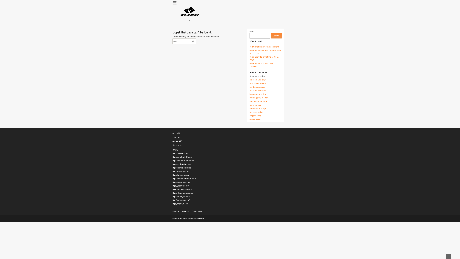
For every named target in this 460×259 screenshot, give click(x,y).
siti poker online (255, 115)
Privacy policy (197, 211)
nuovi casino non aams (258, 83)
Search (252, 31)
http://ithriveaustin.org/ (180, 153)
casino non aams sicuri (258, 79)
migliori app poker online (258, 101)
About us (175, 211)
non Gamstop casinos (257, 87)
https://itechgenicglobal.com (182, 189)
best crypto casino (256, 112)
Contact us (185, 211)
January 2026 (177, 141)
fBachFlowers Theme (179, 218)
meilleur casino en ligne (258, 108)
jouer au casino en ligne (258, 94)
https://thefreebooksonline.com (183, 160)
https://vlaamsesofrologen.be (182, 193)
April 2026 (176, 137)
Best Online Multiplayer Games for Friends (264, 46)
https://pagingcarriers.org (181, 182)
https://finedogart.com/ (180, 203)
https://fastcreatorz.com (180, 175)
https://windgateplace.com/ (181, 164)
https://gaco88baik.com (180, 185)
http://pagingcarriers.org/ (181, 200)
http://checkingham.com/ (181, 196)
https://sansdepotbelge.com (182, 157)
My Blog (175, 149)
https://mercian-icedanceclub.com (184, 178)
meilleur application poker (258, 97)
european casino (255, 119)
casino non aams (256, 105)
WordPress (200, 218)
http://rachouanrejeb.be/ (180, 171)
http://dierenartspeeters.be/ (181, 167)
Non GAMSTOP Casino (258, 90)
